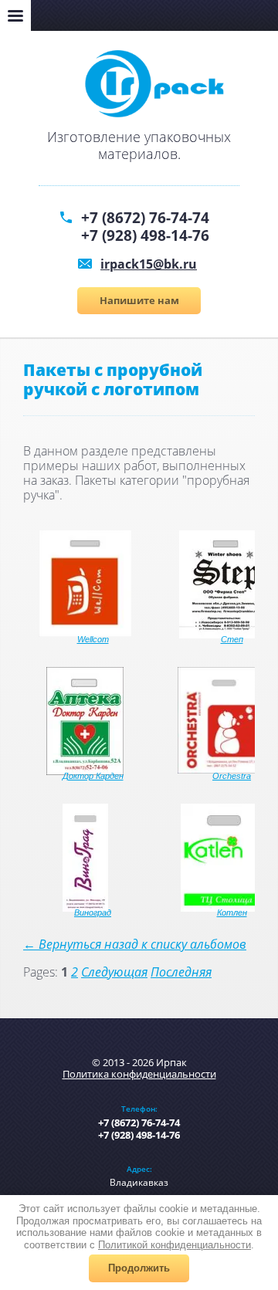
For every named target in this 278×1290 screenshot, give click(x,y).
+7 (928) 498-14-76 (145, 235)
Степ (232, 639)
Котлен (232, 912)
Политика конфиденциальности (139, 1074)
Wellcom (93, 639)
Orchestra (231, 775)
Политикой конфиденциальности (174, 1245)
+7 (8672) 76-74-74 (145, 218)
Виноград (92, 912)
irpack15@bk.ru (148, 264)
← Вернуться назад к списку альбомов (134, 944)
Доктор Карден (93, 775)
